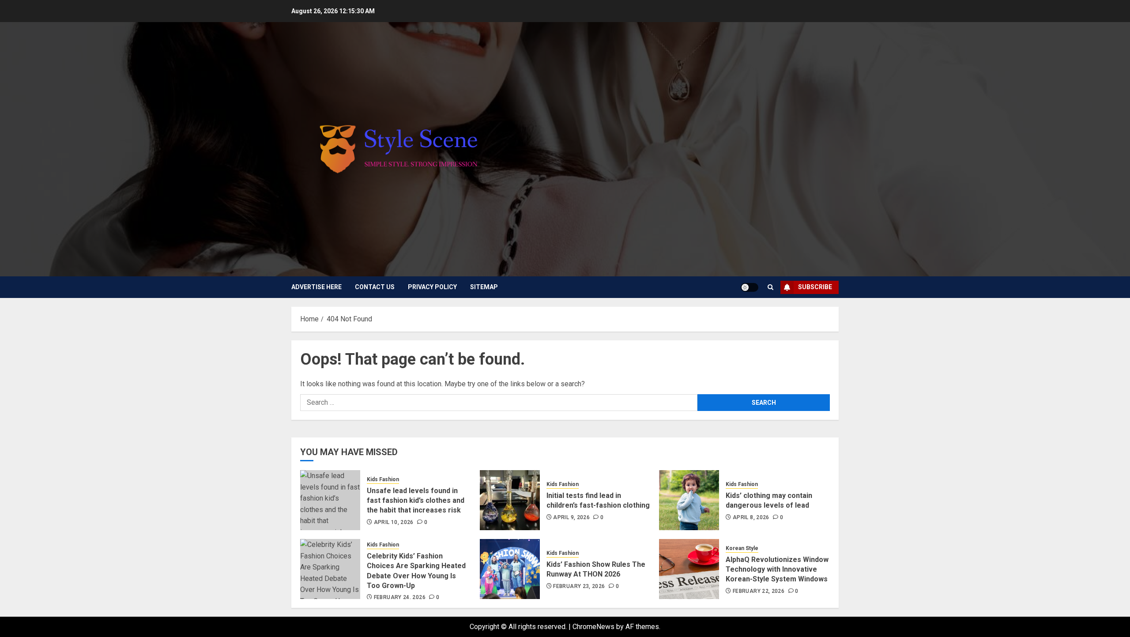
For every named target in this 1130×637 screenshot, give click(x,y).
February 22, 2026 (758, 591)
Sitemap (484, 286)
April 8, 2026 (751, 517)
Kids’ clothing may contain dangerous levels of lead (769, 500)
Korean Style (742, 548)
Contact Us (375, 286)
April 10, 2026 (394, 522)
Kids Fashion (383, 479)
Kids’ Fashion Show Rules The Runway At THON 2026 (595, 569)
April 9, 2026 (571, 517)
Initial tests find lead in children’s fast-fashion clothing (598, 500)
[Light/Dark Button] (749, 287)
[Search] (770, 287)
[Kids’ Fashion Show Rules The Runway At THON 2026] (510, 569)
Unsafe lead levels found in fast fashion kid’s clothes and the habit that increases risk (415, 500)
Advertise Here (316, 286)
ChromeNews (593, 626)
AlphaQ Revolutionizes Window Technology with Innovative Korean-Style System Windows (777, 569)
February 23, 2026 (579, 586)
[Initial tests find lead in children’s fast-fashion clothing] (510, 500)
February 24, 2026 (400, 597)
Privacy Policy (432, 286)
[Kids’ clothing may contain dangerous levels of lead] (689, 500)
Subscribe (815, 286)
